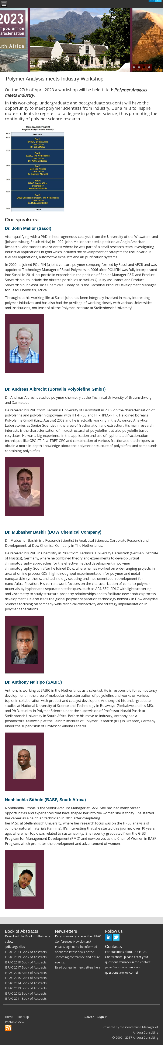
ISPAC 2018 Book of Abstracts (26, 962)
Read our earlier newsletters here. (78, 967)
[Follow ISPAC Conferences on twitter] (116, 937)
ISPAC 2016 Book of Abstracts (26, 973)
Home (9, 1017)
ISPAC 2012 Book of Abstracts (26, 993)
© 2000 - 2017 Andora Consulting (135, 1037)
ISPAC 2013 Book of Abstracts (26, 988)
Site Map (23, 1017)
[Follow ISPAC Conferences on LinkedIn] (108, 937)
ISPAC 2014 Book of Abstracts (26, 983)
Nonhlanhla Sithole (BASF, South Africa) (45, 799)
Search (89, 1017)
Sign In (102, 1017)
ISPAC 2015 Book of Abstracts (26, 978)
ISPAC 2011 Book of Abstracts (26, 998)
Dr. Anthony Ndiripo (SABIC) (33, 682)
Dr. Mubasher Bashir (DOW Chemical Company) (53, 532)
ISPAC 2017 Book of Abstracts (26, 967)
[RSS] (8, 1028)
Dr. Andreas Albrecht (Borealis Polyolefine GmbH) (55, 389)
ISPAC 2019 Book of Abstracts (26, 957)
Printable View (14, 1022)
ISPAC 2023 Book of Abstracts (26, 952)
